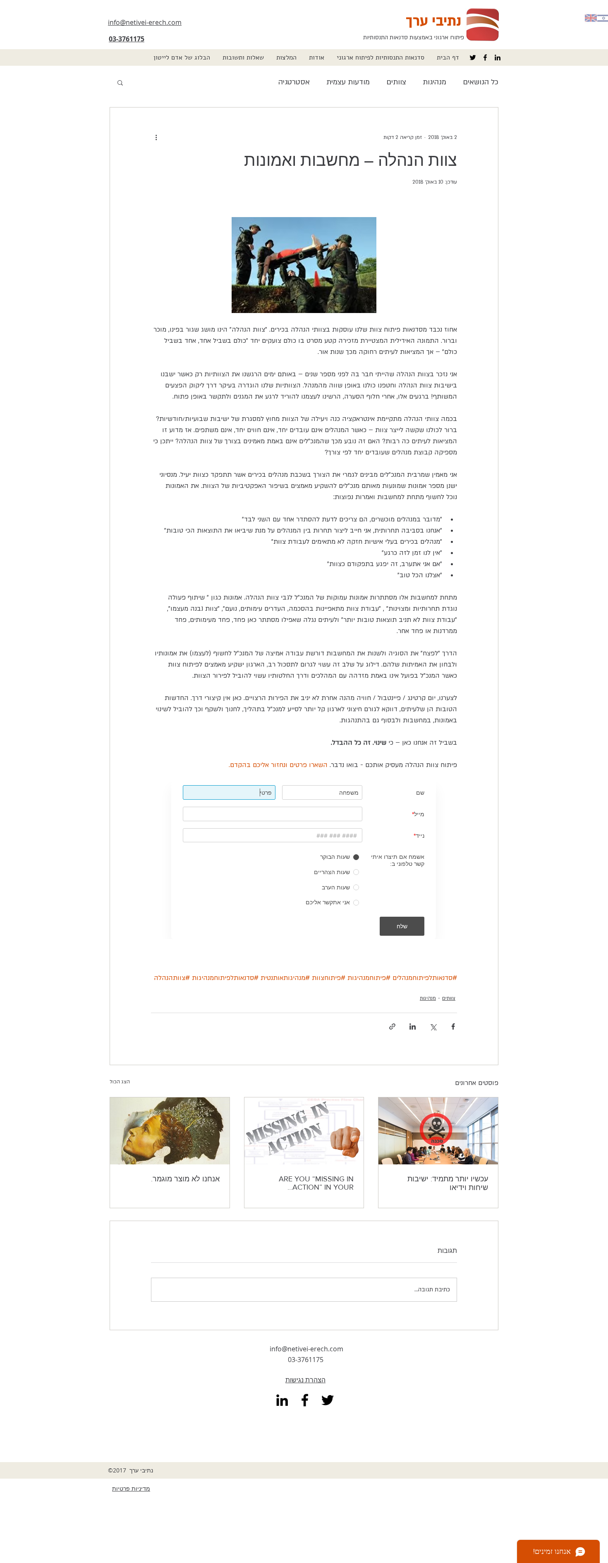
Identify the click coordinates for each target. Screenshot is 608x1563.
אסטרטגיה (294, 82)
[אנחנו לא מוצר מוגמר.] (170, 1130)
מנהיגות (434, 82)
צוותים (396, 82)
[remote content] (304, 860)
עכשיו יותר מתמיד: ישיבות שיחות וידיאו (447, 1183)
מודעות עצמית (348, 82)
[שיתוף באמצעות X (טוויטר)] (433, 1026)
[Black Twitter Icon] (473, 57)
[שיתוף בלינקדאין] (413, 1026)
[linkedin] (497, 57)
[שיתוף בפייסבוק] (453, 1026)
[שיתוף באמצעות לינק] (392, 1026)
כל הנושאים (480, 82)
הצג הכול (120, 1081)
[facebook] (485, 57)
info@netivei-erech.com (306, 1348)
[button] (380, 57)
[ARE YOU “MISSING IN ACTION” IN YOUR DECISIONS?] (304, 1130)
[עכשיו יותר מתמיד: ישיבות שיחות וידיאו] (438, 1130)
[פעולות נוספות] (156, 137)
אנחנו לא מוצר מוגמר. (185, 1179)
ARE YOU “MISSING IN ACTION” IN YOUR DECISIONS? (316, 1183)
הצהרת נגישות (305, 1379)
